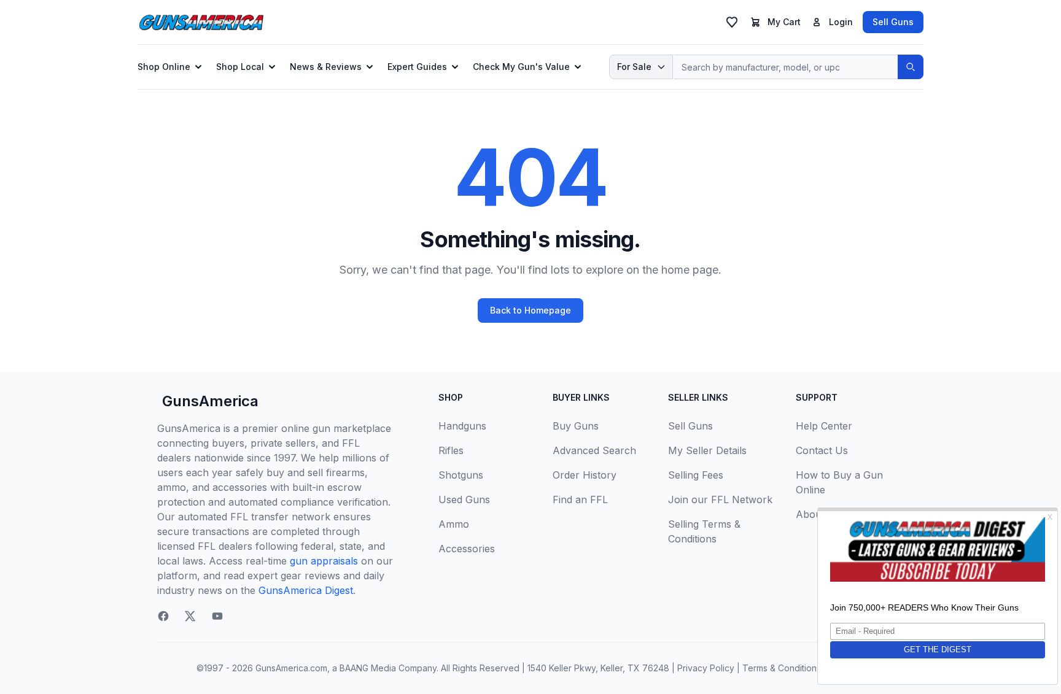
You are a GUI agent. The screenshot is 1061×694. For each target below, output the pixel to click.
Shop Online (164, 66)
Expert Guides (417, 66)
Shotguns (460, 475)
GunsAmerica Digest (305, 590)
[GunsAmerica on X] (190, 616)
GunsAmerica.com (291, 668)
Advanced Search (594, 450)
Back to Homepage (530, 310)
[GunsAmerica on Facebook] (163, 616)
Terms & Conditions (781, 668)
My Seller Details (707, 450)
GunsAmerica (210, 401)
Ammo (453, 524)
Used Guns (464, 499)
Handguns (462, 426)
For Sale (634, 66)
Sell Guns (893, 22)
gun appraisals (324, 561)
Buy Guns (576, 426)
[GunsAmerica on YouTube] (217, 616)
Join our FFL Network (720, 499)
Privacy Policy (705, 668)
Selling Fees (695, 475)
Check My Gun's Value (521, 66)
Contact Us (822, 450)
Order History (584, 475)
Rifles (451, 450)
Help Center (824, 426)
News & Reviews (326, 66)
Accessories (466, 548)
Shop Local (240, 66)
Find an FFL (580, 499)
